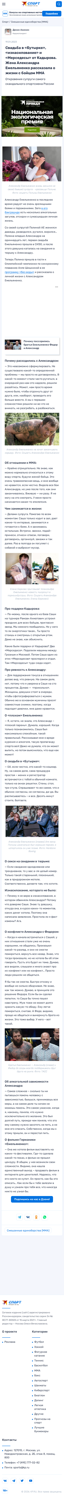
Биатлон (39, 1395)
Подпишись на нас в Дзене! (32, 1199)
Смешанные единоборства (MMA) (29, 22)
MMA (37, 1370)
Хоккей (38, 1346)
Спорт (5, 22)
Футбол (39, 1341)
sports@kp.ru (21, 1467)
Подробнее (52, 13)
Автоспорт (41, 1380)
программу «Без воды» (19, 272)
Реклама (9, 1341)
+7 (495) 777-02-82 (28, 1462)
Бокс (37, 1375)
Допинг (38, 1400)
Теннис (39, 1360)
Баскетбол (41, 1365)
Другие (38, 1413)
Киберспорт (42, 1390)
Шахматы (40, 1385)
